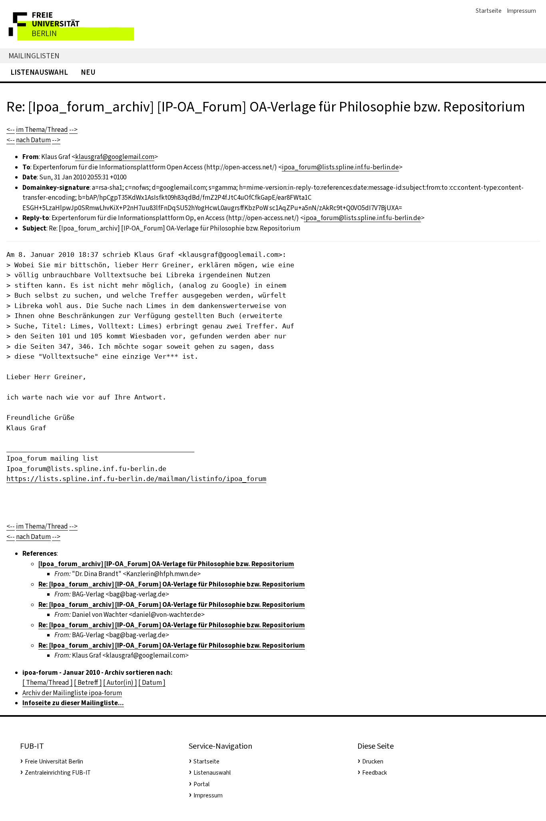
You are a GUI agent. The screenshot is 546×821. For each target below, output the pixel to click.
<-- (10, 129)
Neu (88, 72)
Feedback (374, 773)
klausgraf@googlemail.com (114, 156)
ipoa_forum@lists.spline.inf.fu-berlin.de (340, 167)
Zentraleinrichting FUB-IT (58, 773)
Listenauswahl (39, 72)
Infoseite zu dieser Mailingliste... (73, 703)
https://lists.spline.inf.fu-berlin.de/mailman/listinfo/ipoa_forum (136, 479)
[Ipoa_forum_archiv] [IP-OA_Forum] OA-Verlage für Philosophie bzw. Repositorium (166, 564)
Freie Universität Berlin (54, 761)
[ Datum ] (151, 682)
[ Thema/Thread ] (47, 682)
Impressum (521, 11)
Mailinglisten (34, 56)
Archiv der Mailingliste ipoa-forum (72, 693)
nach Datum (33, 140)
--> (73, 129)
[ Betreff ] (88, 682)
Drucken (372, 761)
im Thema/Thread (42, 129)
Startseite (489, 11)
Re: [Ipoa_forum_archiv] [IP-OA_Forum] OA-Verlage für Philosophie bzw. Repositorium (171, 584)
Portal (201, 784)
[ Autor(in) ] (120, 682)
